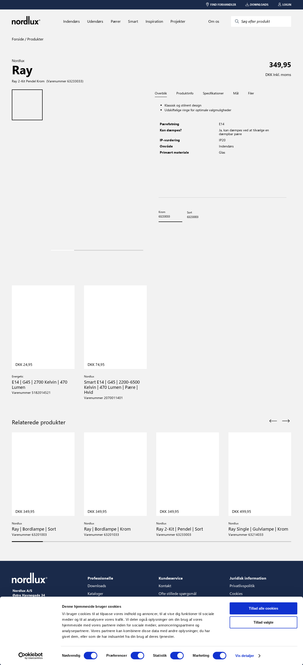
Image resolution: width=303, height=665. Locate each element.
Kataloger (95, 593)
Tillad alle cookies (263, 608)
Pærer (116, 21)
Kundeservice (171, 578)
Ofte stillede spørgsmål (177, 593)
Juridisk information (248, 578)
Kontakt (165, 585)
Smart (133, 21)
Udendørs (95, 21)
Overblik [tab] (161, 93)
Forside (18, 38)
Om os (213, 21)
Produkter (35, 38)
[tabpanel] (222, 147)
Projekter (177, 21)
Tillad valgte (263, 622)
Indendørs (71, 21)
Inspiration (154, 21)
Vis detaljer (244, 656)
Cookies (236, 593)
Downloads (97, 585)
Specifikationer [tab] (213, 93)
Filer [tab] (251, 93)
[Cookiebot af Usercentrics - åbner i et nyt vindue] (30, 655)
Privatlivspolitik (242, 585)
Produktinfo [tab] (184, 93)
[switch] (137, 655)
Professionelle (100, 578)
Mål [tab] (236, 93)
